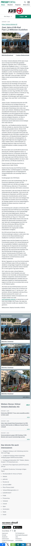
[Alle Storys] (15, 13)
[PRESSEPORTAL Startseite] (8, 2)
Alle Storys (7, 16)
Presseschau (6, 498)
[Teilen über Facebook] (2, 544)
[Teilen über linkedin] (23, 544)
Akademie (4, 537)
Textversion (18, 538)
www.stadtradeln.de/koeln (9, 299)
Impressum (5, 533)
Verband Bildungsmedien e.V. (11, 490)
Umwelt (5, 503)
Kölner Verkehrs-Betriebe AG (9, 24)
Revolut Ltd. (6, 482)
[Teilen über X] (7, 544)
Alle (27, 405)
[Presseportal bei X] (12, 531)
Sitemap (4, 542)
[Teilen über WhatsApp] (12, 544)
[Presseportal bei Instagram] (14, 530)
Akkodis (5, 476)
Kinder (4, 514)
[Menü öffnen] (28, 2)
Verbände (5, 501)
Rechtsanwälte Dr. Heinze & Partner (12, 473)
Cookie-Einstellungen (8, 540)
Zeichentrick (6, 509)
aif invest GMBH (7, 484)
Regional (17, 4)
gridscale (5, 479)
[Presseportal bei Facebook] (10, 531)
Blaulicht (10, 4)
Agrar (4, 506)
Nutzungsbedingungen (21, 535)
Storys (3, 4)
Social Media (18, 540)
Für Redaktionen (19, 533)
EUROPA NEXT (7, 492)
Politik (4, 495)
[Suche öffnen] (25, 2)
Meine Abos (26, 4)
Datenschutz (5, 538)
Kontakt (4, 535)
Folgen (22, 16)
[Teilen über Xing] (18, 544)
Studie (4, 512)
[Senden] (28, 544)
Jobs (16, 537)
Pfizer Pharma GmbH (8, 487)
